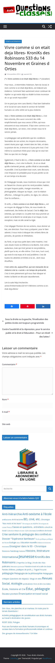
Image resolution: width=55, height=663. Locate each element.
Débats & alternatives (13, 41)
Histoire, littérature (38, 550)
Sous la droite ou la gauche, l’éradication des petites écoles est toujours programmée (26, 321)
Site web (6, 424)
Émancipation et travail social (33, 593)
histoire (22, 551)
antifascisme (6, 520)
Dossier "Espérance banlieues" (18, 538)
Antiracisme (17, 519)
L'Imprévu (20, 562)
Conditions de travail (44, 531)
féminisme (6, 551)
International (10, 557)
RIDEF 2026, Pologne (11, 622)
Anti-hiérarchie (12, 514)
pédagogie (8, 573)
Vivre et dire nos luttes (42, 584)
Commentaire (9, 364)
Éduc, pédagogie (38, 589)
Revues (47, 578)
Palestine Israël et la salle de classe (38, 566)
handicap (14, 551)
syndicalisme (28, 584)
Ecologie (12, 542)
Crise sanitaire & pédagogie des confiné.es (26, 534)
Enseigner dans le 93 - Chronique (27, 546)
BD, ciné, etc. (32, 519)
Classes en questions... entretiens (28, 527)
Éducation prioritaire (10, 594)
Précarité (43, 570)
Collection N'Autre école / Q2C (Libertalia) (21, 531)
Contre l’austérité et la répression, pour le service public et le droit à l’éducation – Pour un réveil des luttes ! (26, 333)
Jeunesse (26, 556)
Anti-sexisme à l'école (37, 514)
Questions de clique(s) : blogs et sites (26, 578)
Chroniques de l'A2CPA (30, 524)
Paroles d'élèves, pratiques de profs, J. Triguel (20, 569)
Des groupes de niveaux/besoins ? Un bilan (19, 633)
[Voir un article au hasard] (50, 26)
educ (18, 543)
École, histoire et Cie (13, 589)
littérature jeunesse (17, 566)
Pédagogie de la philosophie (28, 573)
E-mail (6, 412)
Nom (5, 399)
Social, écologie (12, 583)
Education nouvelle (29, 542)
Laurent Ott (27, 74)
